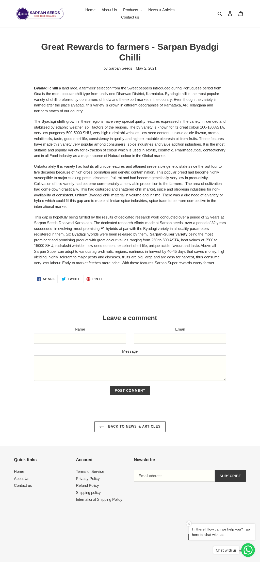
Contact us (23, 485)
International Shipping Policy (99, 499)
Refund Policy (87, 485)
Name (80, 329)
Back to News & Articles (134, 426)
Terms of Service (90, 471)
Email (180, 329)
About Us (21, 478)
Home (19, 471)
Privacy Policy (88, 478)
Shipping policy (88, 492)
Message (130, 351)
